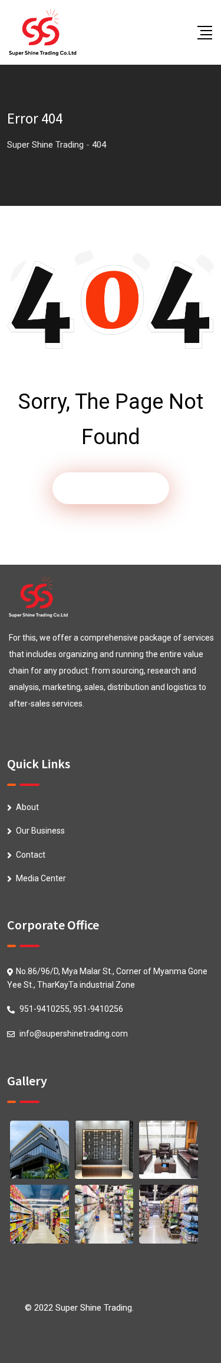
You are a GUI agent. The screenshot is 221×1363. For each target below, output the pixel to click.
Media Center (41, 878)
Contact (30, 854)
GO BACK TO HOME (110, 488)
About (27, 807)
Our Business (40, 830)
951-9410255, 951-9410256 (71, 1009)
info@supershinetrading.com (73, 1033)
